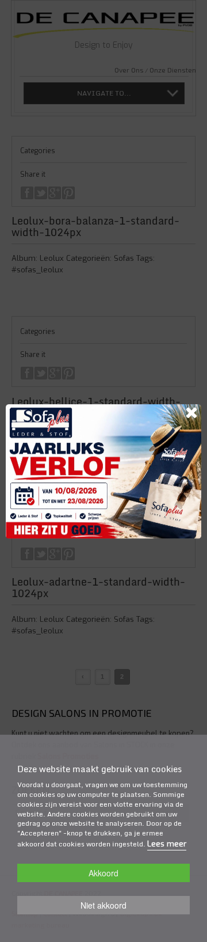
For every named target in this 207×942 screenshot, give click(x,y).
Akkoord (103, 873)
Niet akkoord (103, 905)
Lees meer (166, 844)
